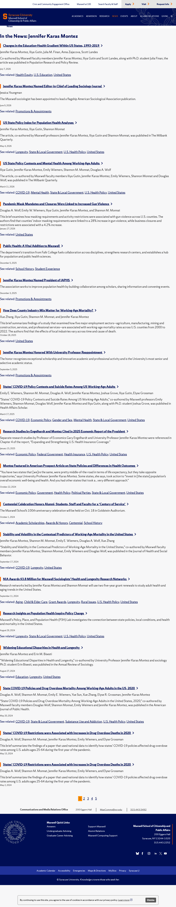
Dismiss (150, 899)
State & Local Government (45, 152)
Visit (144, 4)
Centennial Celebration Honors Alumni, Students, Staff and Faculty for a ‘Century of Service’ (64, 504)
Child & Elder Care (35, 602)
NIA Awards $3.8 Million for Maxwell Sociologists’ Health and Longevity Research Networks (65, 579)
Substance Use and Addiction (83, 722)
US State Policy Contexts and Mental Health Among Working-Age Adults (51, 163)
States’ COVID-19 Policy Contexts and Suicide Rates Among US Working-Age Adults (59, 387)
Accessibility (64, 870)
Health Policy (62, 493)
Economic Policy (41, 420)
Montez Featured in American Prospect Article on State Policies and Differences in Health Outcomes (69, 466)
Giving (165, 16)
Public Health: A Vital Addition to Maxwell (31, 246)
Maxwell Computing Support (102, 835)
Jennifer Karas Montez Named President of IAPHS (36, 280)
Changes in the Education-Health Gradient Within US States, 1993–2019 (51, 46)
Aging (19, 602)
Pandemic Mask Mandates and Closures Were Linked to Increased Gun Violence (56, 204)
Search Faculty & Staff (108, 4)
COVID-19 (23, 193)
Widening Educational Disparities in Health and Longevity (41, 648)
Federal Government (50, 454)
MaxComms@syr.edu (111, 809)
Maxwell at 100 (84, 4)
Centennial (76, 523)
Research (104, 16)
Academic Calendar (46, 870)
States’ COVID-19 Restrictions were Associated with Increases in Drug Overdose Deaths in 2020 (67, 733)
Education (22, 677)
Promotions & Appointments (33, 111)
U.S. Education (43, 75)
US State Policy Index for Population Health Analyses (38, 123)
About (134, 16)
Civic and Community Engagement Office (51, 4)
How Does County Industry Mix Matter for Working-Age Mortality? (48, 310)
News (115, 16)
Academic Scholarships (30, 523)
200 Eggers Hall (162, 834)
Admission (91, 16)
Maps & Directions (97, 870)
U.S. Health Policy (75, 152)
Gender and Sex (62, 420)
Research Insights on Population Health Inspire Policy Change (43, 613)
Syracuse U (134, 870)
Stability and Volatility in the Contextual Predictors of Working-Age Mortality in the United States (68, 534)
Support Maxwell (97, 826)
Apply (128, 4)
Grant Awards (57, 602)
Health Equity (24, 75)
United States (62, 75)
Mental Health (40, 193)
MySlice (112, 870)
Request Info (163, 4)
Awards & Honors (57, 523)
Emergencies (79, 870)
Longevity (22, 152)
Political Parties (81, 493)
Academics (77, 16)
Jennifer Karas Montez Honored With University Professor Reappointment (53, 352)
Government (45, 493)
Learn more (124, 900)
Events (124, 16)
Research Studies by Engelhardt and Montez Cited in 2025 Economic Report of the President (64, 431)
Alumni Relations (149, 16)
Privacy (122, 870)
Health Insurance (74, 454)
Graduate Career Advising (60, 835)
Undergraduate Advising (59, 831)
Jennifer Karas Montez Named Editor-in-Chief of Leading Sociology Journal (52, 86)
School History (25, 269)
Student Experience (47, 269)
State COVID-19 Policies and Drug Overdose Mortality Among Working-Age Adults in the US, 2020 (69, 688)
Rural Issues (88, 602)
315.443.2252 (162, 842)
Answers (51, 826)
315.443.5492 (138, 809)
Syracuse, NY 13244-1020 (156, 838)
